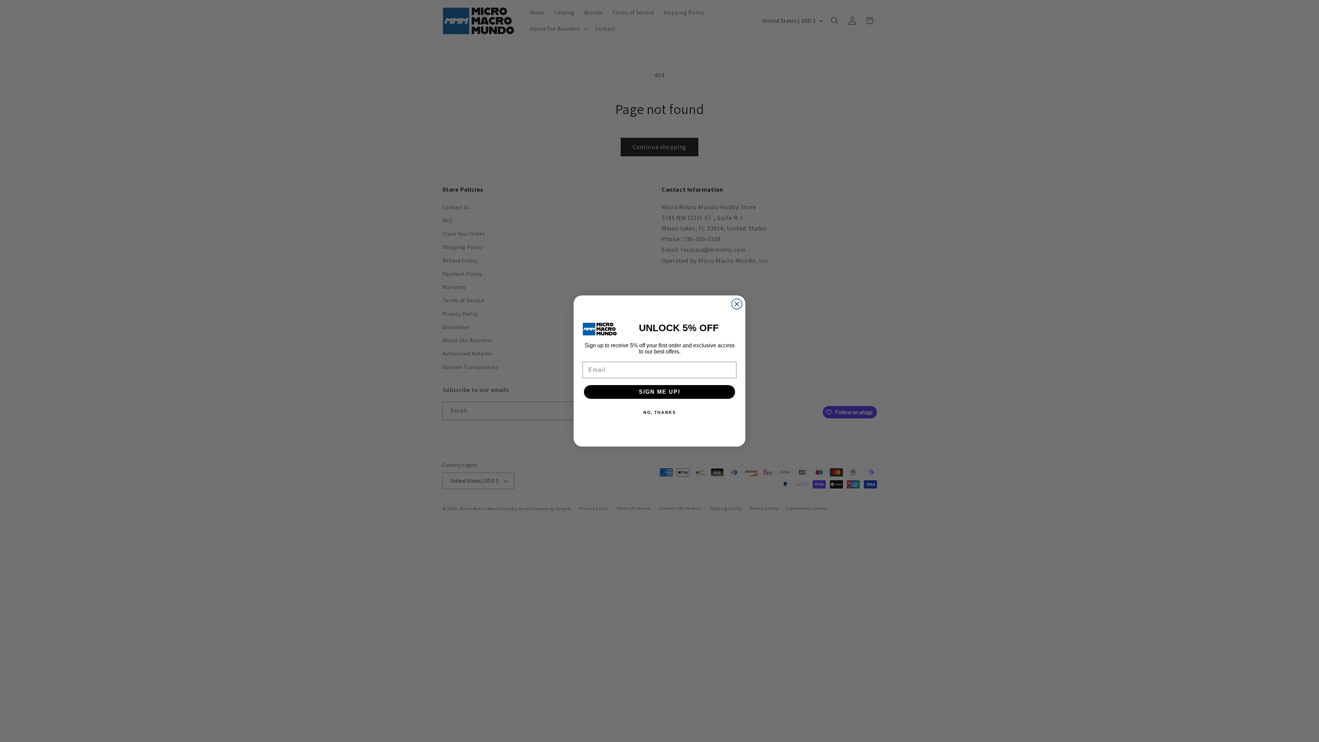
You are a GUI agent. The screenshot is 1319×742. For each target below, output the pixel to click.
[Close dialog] (737, 304)
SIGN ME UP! (659, 392)
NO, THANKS (659, 412)
